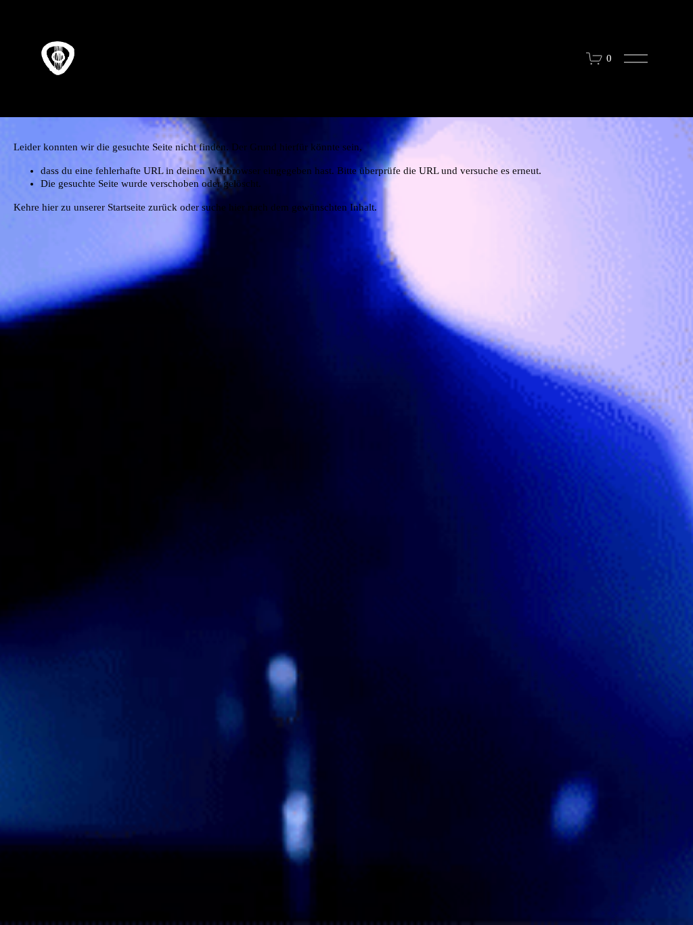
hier (50, 207)
